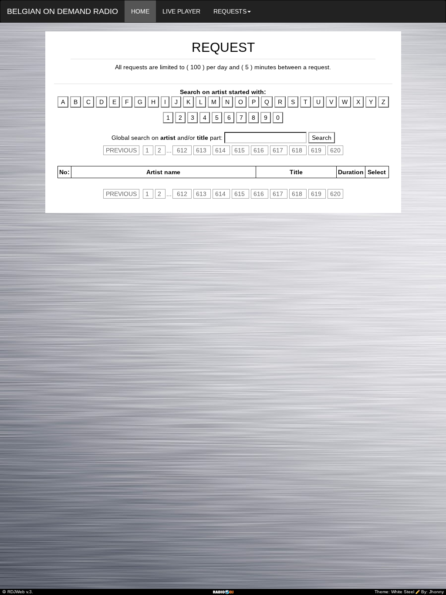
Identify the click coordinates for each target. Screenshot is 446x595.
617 (279, 150)
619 (317, 150)
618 (298, 150)
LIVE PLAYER (181, 11)
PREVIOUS (121, 150)
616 (259, 150)
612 (182, 150)
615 (240, 150)
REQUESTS (230, 11)
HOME (140, 11)
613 (202, 150)
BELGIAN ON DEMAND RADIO (62, 11)
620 (335, 150)
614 (221, 150)
